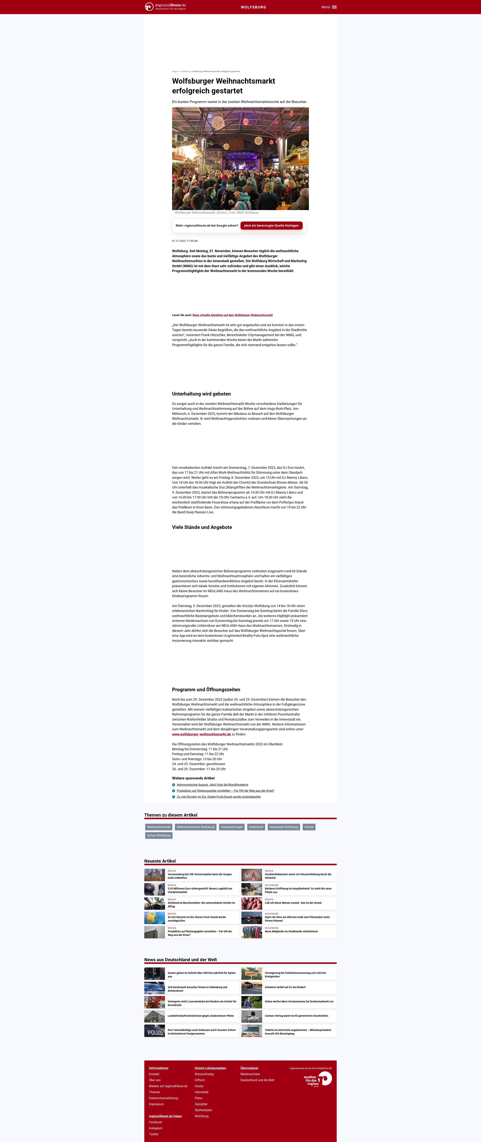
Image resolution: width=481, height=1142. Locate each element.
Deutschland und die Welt (257, 1080)
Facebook (155, 1122)
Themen (154, 1092)
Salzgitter (201, 1104)
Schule (309, 827)
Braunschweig (204, 1074)
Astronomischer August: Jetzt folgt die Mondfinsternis (212, 785)
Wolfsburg (185, 71)
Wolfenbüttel (203, 1110)
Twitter (153, 1134)
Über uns (155, 1080)
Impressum (156, 1104)
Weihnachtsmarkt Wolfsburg (196, 827)
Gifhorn (200, 1080)
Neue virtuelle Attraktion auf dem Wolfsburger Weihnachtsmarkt (233, 315)
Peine (198, 1098)
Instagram (156, 1128)
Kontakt (154, 1074)
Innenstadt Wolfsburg (284, 827)
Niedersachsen (250, 1074)
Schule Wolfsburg (159, 835)
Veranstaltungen (232, 827)
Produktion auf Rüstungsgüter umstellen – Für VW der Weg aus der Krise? (225, 791)
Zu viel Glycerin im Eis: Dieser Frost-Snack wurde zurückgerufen (219, 797)
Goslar (199, 1086)
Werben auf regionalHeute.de (168, 1086)
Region (175, 71)
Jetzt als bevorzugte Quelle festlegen (271, 225)
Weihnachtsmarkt (158, 827)
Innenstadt (256, 827)
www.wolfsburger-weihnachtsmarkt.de (201, 734)
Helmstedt (201, 1092)
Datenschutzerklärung (163, 1098)
